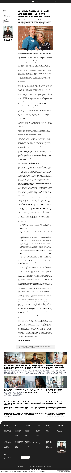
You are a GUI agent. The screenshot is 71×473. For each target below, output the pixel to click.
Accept (66, 471)
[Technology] (13, 19)
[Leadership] (13, 13)
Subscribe (51, 1)
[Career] (13, 11)
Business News (6, 22)
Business (4, 10)
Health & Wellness (6, 16)
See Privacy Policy (42, 471)
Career (4, 11)
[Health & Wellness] (13, 16)
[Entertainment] (13, 21)
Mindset (4, 14)
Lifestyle (4, 15)
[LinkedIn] (8, 40)
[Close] (69, 471)
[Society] (13, 20)
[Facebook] (6, 40)
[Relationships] (13, 18)
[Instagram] (4, 40)
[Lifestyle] (13, 15)
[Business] (13, 10)
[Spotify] (11, 40)
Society (4, 20)
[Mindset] (13, 14)
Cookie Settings (60, 471)
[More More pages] (17, 435)
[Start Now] (14, 370)
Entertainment (6, 21)
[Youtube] (9, 40)
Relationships (5, 17)
